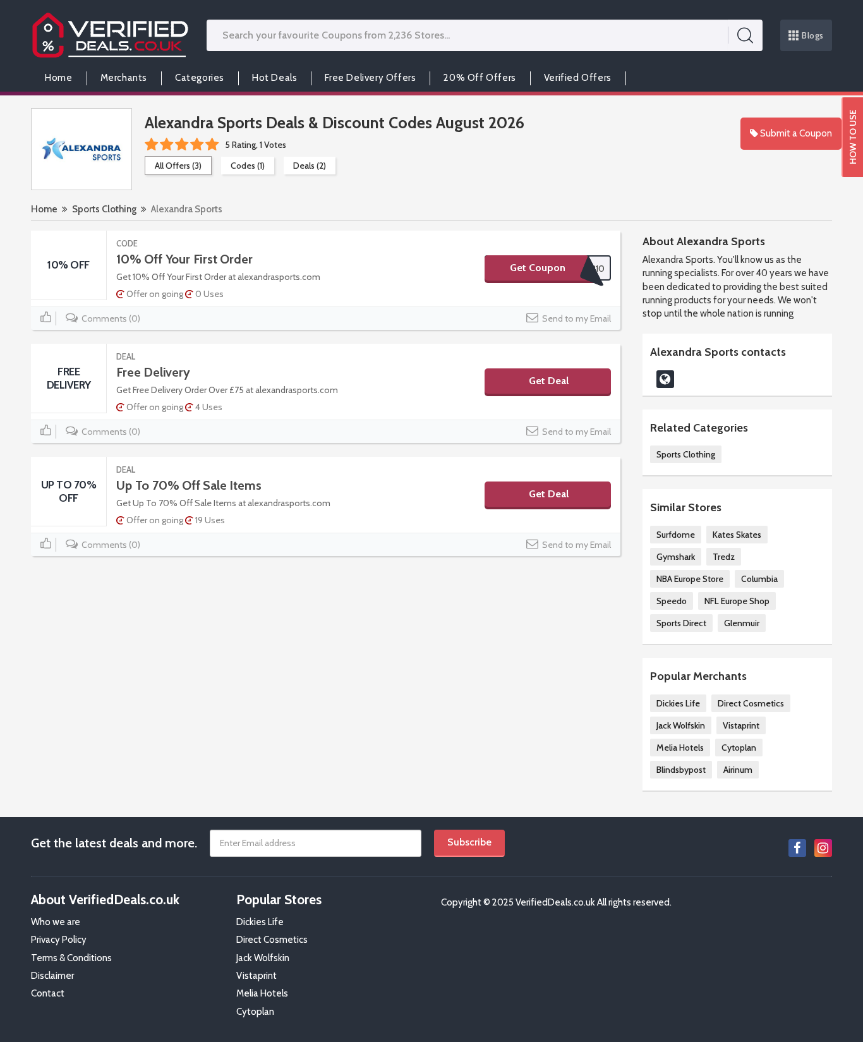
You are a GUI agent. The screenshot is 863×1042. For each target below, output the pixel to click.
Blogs (813, 35)
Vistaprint (741, 725)
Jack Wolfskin (680, 725)
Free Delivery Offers (370, 77)
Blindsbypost (681, 769)
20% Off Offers (480, 77)
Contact (47, 993)
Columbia (759, 579)
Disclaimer (52, 975)
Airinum (737, 769)
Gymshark (675, 556)
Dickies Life (678, 703)
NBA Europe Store (689, 579)
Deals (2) (309, 165)
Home (58, 77)
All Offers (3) (178, 165)
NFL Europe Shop (736, 601)
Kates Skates (737, 534)
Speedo (671, 601)
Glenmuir (741, 623)
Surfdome (675, 534)
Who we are (55, 922)
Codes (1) (248, 165)
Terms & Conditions (71, 958)
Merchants (123, 77)
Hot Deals (274, 77)
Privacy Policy (59, 939)
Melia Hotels (680, 747)
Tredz (724, 556)
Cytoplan (738, 747)
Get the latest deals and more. (114, 843)
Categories (199, 77)
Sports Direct (681, 623)
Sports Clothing (104, 209)
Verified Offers (578, 77)
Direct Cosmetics (751, 703)
